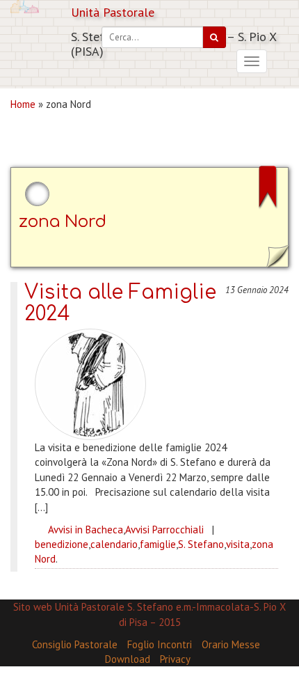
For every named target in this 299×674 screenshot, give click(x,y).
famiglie (158, 544)
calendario (114, 544)
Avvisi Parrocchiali (164, 529)
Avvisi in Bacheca (85, 529)
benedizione (61, 544)
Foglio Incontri (159, 644)
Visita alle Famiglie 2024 (120, 303)
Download (127, 659)
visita (238, 544)
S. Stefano (201, 544)
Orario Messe (231, 644)
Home (22, 104)
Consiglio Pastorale (75, 644)
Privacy (175, 659)
